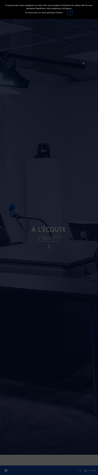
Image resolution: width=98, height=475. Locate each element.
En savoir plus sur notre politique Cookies (44, 12)
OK (70, 12)
